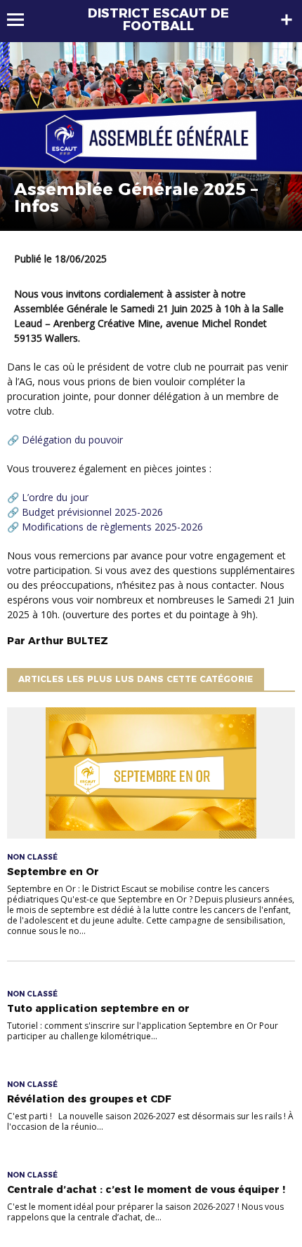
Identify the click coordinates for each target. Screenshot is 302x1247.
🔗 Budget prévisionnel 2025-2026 (85, 512)
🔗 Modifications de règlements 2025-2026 (105, 526)
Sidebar (286, 19)
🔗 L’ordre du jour (47, 497)
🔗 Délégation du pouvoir (65, 439)
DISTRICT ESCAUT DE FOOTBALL (158, 20)
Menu (22, 19)
